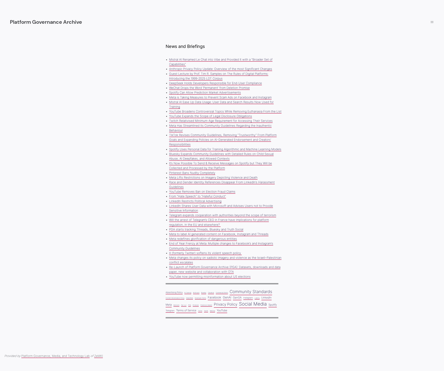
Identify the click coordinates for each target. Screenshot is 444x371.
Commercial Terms (222, 292)
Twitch (206, 311)
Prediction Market (206, 305)
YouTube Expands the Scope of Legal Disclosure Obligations (210, 116)
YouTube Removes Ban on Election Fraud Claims (202, 191)
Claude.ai (211, 292)
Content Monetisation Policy (175, 298)
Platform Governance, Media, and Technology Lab (55, 356)
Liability (257, 298)
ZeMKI (98, 356)
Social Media (253, 304)
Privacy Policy (225, 304)
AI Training (187, 292)
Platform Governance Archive (46, 22)
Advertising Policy (174, 292)
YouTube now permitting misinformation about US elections (210, 276)
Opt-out (183, 305)
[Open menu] (432, 22)
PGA (189, 305)
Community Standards (251, 291)
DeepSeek (189, 298)
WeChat (212, 311)
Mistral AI (176, 305)
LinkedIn (266, 297)
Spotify (272, 304)
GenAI (227, 297)
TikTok (200, 311)
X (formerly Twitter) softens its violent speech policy (205, 253)
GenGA (237, 297)
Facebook (214, 297)
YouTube (222, 310)
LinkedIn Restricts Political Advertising (195, 201)
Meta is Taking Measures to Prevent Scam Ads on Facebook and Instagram (220, 97)
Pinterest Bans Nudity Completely (192, 173)
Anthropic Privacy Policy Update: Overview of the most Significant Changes (220, 69)
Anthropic (196, 292)
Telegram (170, 310)
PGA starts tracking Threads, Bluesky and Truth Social (206, 229)
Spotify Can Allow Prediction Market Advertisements (205, 92)
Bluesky (203, 292)
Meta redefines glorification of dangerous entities (203, 239)
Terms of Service (186, 310)
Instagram (248, 297)
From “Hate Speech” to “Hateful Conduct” (197, 196)
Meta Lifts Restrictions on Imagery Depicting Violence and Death (213, 177)
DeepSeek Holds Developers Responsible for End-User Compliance (215, 83)
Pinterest (196, 305)
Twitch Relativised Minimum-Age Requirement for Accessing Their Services (221, 121)
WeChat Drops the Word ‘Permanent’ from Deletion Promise (209, 88)
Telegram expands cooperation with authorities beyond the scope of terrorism (222, 215)
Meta (169, 304)
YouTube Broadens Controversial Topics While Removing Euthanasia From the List (225, 111)
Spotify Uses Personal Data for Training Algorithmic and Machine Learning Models (225, 149)
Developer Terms (200, 298)
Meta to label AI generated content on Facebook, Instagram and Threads (218, 234)
